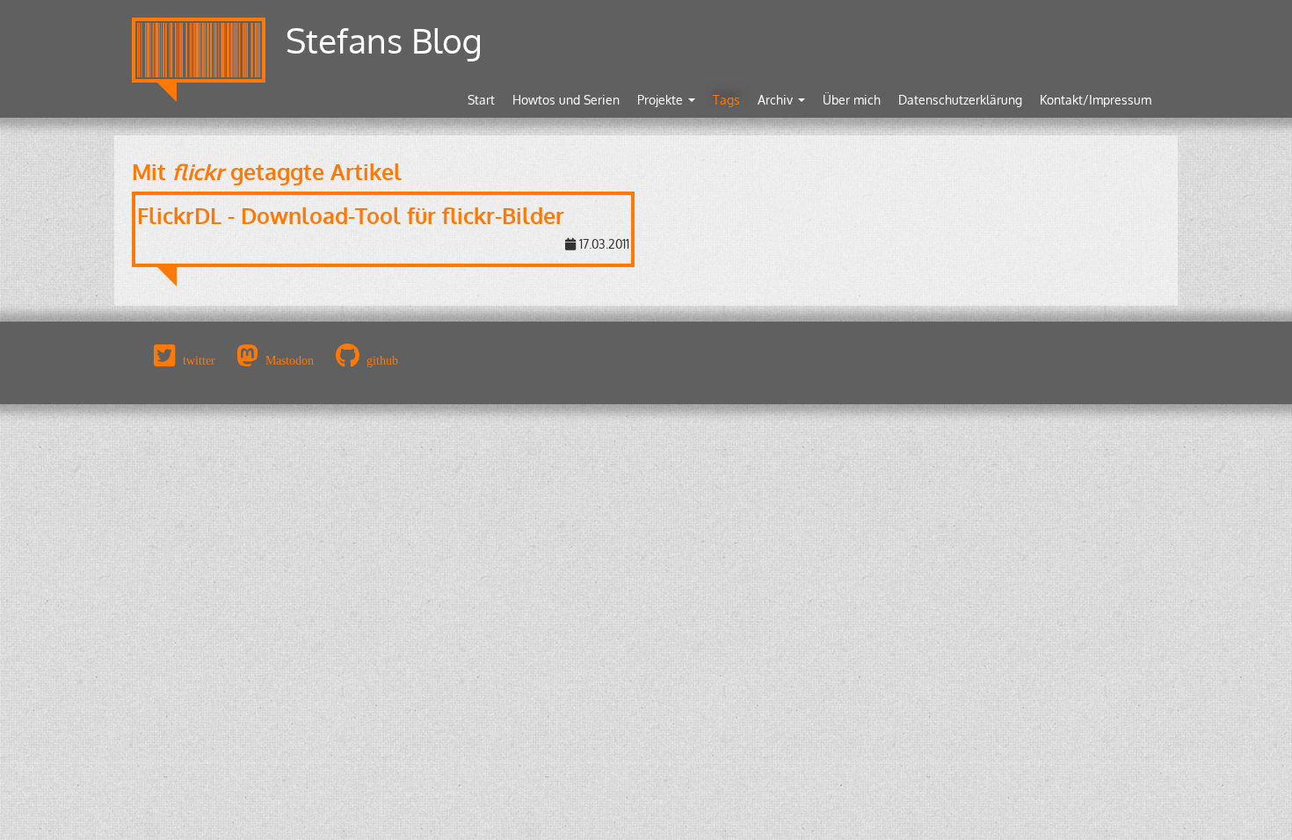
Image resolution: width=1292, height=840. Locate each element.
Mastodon (289, 360)
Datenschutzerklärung (960, 99)
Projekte (661, 99)
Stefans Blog (384, 40)
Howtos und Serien (566, 99)
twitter (199, 360)
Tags (726, 99)
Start (481, 99)
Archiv (777, 99)
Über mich (852, 99)
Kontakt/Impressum (1095, 99)
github (382, 360)
